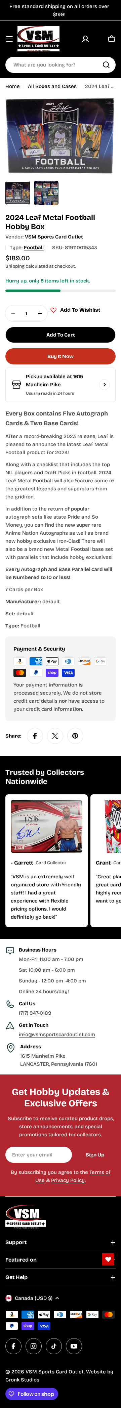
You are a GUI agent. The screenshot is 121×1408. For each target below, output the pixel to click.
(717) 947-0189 (35, 1013)
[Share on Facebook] (35, 736)
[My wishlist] (98, 39)
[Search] (106, 65)
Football (34, 248)
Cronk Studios (22, 1380)
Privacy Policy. (68, 1180)
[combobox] (60, 65)
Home (12, 86)
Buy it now (60, 356)
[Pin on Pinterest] (75, 736)
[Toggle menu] (9, 39)
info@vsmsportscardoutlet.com (57, 1034)
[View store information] (104, 384)
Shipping (15, 266)
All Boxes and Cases (52, 86)
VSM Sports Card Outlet (54, 237)
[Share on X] (55, 736)
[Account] (85, 39)
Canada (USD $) (33, 1298)
